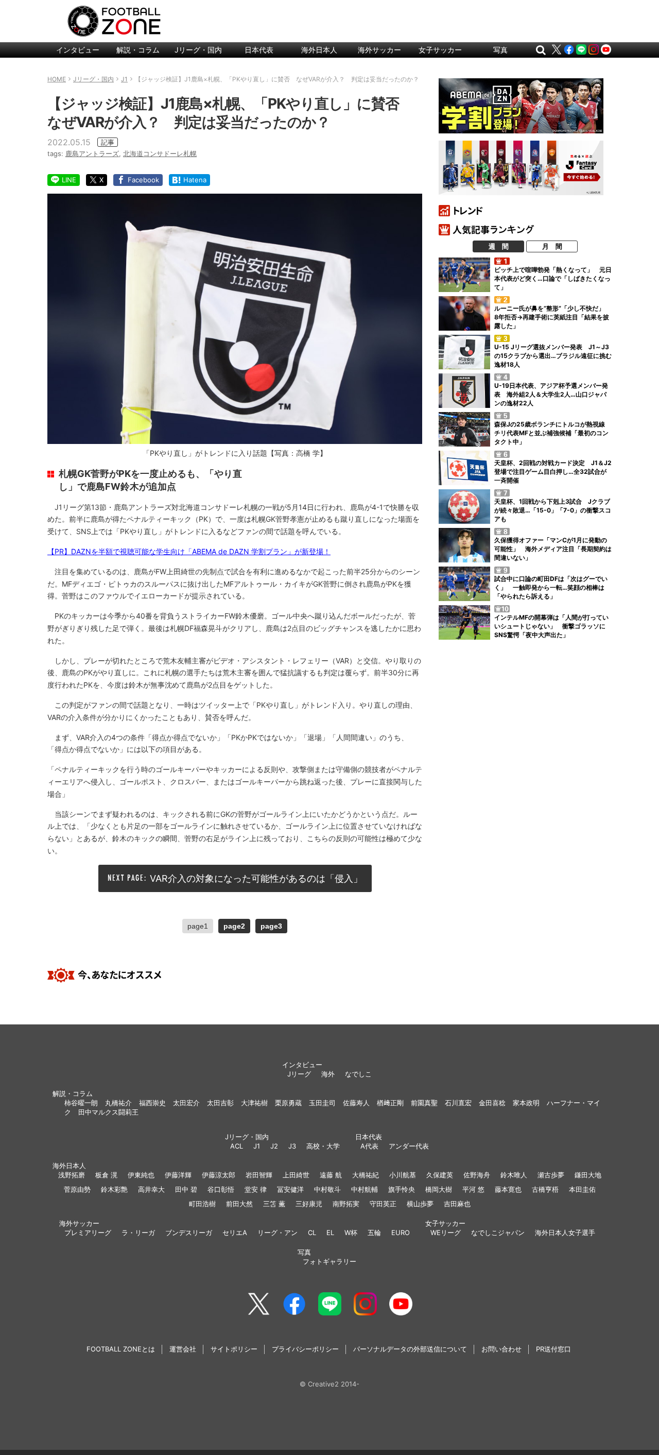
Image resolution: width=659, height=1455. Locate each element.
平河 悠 (473, 1189)
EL (330, 1232)
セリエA (234, 1232)
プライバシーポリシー (305, 1349)
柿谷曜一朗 (81, 1103)
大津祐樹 (254, 1103)
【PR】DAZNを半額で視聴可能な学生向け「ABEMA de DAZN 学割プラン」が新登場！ (189, 551)
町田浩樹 (202, 1204)
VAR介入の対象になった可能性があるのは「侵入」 (256, 878)
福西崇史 (152, 1103)
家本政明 (526, 1103)
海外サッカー (379, 49)
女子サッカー (440, 49)
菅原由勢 (77, 1189)
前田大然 (239, 1204)
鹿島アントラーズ (92, 153)
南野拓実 (346, 1204)
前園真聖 (424, 1103)
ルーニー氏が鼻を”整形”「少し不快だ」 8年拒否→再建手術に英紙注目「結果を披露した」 (552, 317)
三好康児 (309, 1204)
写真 (500, 49)
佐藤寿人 (356, 1103)
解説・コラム (138, 49)
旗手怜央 (401, 1189)
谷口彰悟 (220, 1189)
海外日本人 (319, 49)
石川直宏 (458, 1103)
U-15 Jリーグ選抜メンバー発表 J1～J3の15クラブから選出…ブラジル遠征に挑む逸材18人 (553, 355)
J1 (256, 1146)
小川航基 (402, 1175)
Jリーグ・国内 (198, 49)
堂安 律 (256, 1189)
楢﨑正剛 (390, 1103)
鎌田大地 (588, 1175)
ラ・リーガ (138, 1232)
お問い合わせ (501, 1349)
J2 (274, 1146)
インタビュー (77, 49)
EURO (400, 1232)
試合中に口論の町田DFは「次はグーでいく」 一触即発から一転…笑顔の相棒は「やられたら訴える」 (551, 587)
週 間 (499, 246)
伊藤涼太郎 (218, 1175)
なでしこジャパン (498, 1232)
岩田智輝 (259, 1175)
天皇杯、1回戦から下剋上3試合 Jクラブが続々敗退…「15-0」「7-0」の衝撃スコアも (552, 510)
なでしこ (358, 1074)
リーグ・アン (277, 1232)
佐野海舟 (476, 1175)
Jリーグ (299, 1074)
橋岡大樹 (438, 1189)
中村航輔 (364, 1189)
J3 (292, 1146)
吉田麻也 (457, 1204)
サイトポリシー (234, 1349)
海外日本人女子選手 (565, 1232)
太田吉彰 (220, 1103)
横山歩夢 (420, 1204)
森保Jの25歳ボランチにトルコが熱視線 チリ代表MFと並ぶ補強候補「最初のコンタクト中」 (552, 433)
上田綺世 (296, 1175)
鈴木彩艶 (114, 1189)
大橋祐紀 (365, 1175)
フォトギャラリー (329, 1261)
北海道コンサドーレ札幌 (160, 153)
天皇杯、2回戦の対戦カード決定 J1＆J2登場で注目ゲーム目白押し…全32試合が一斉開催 (553, 471)
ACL (236, 1146)
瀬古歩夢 (550, 1175)
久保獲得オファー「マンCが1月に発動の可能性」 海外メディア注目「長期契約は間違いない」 (553, 548)
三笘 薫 (274, 1204)
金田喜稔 (492, 1103)
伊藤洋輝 (178, 1175)
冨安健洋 (290, 1189)
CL (312, 1232)
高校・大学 (323, 1146)
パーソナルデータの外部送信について (410, 1349)
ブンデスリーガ (188, 1232)
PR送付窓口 (553, 1349)
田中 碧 (186, 1189)
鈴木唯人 (513, 1175)
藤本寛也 (508, 1189)
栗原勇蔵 (288, 1103)
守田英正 (383, 1204)
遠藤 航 (331, 1175)
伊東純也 (141, 1175)
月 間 (552, 246)
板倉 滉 (106, 1175)
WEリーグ (445, 1232)
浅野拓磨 (71, 1175)
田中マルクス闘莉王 (108, 1112)
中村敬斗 (327, 1189)
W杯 (350, 1232)
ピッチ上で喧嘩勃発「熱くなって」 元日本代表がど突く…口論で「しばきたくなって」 (553, 278)
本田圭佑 (582, 1189)
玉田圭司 (322, 1103)
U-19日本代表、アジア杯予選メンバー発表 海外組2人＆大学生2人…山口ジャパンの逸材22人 (551, 394)
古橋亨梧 (545, 1189)
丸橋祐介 (118, 1103)
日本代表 (259, 49)
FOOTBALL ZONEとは (120, 1349)
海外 (328, 1074)
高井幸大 (151, 1189)
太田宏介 (186, 1103)
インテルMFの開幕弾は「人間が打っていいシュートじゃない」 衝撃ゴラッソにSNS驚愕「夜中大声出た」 (551, 626)
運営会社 (182, 1349)
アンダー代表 (409, 1146)
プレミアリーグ (87, 1232)
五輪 (374, 1232)
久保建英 (439, 1175)
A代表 (369, 1146)
